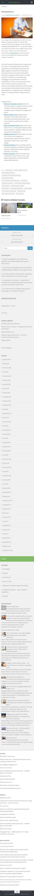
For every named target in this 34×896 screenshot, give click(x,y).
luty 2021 (5, 438)
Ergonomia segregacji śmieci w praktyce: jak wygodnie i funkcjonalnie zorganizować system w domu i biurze (15, 261)
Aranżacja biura (14, 53)
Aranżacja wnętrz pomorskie (20, 170)
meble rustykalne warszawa (17, 185)
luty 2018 (5, 484)
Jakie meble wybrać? (6, 829)
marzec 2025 (6, 392)
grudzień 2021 (7, 430)
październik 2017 (8, 500)
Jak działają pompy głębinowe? (8, 764)
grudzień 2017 (7, 492)
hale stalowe (24, 180)
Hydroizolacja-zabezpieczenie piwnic (10, 788)
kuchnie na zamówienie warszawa (22, 183)
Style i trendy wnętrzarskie (17, 188)
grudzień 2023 (7, 413)
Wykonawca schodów (6, 768)
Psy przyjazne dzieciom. (6, 843)
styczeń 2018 (7, 488)
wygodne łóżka (27, 188)
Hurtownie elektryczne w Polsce (10, 630)
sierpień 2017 (7, 509)
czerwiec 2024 (7, 401)
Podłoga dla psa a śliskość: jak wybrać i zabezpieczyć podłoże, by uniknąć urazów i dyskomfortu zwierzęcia (18, 716)
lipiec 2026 (6, 363)
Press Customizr (25, 894)
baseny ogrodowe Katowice (8, 172)
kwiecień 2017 (7, 525)
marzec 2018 (6, 480)
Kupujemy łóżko (5, 340)
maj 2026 (5, 372)
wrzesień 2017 (7, 505)
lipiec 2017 (6, 513)
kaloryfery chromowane (7, 183)
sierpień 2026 (7, 359)
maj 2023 (5, 426)
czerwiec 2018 (7, 467)
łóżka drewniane (21, 191)
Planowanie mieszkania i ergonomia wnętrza (15, 585)
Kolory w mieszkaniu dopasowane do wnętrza (13, 868)
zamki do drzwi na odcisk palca (9, 191)
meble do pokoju (5, 185)
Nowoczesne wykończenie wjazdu (9, 785)
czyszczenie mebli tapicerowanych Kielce (11, 175)
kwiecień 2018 (7, 476)
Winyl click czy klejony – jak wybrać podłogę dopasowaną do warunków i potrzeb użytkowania (18, 635)
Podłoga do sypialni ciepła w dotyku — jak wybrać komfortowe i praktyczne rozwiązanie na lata (18, 665)
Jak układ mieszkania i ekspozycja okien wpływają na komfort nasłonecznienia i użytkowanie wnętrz (17, 649)
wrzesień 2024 (7, 397)
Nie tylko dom (7, 577)
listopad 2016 (7, 546)
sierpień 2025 (7, 384)
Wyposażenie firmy (5, 776)
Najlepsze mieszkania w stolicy (13, 104)
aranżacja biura (8, 170)
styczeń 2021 (7, 442)
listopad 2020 (7, 446)
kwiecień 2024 (7, 405)
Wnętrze (4, 6)
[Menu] (31, 2)
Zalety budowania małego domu (15, 677)
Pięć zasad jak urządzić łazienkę (9, 820)
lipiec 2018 (6, 463)
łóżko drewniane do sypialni (8, 193)
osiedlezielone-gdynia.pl (12, 15)
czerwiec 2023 (7, 422)
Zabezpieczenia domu (6, 782)
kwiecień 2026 (7, 376)
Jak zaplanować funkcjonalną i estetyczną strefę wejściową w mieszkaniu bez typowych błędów (19, 703)
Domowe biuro (4, 806)
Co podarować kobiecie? (7, 846)
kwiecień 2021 (7, 434)
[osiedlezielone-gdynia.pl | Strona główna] (13, 2)
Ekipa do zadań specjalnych (12, 125)
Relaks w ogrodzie (9, 154)
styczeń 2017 (7, 538)
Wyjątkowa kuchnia (10, 134)
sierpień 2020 (7, 451)
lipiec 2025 (6, 388)
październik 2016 (8, 550)
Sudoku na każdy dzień (12, 606)
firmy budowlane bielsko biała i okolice (11, 180)
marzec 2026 (6, 380)
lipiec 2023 (6, 417)
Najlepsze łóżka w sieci (11, 115)
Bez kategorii (6, 569)
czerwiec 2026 (7, 368)
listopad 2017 (7, 496)
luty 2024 (5, 409)
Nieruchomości (7, 581)
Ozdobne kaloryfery (9, 145)
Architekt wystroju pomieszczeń (10, 323)
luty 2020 (5, 455)
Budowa (5, 573)
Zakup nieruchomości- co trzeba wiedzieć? (18, 728)
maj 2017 (5, 521)
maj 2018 (5, 471)
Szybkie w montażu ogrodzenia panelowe (11, 876)
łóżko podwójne (19, 193)
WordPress (12, 894)
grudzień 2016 (7, 542)
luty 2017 (5, 534)
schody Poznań (5, 188)
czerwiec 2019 (7, 459)
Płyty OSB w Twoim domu (7, 756)
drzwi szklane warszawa (7, 178)
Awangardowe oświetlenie (7, 814)
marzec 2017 (6, 529)
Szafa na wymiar (6, 215)
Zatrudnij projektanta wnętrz (8, 817)
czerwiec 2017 (7, 517)
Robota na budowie (11, 738)
